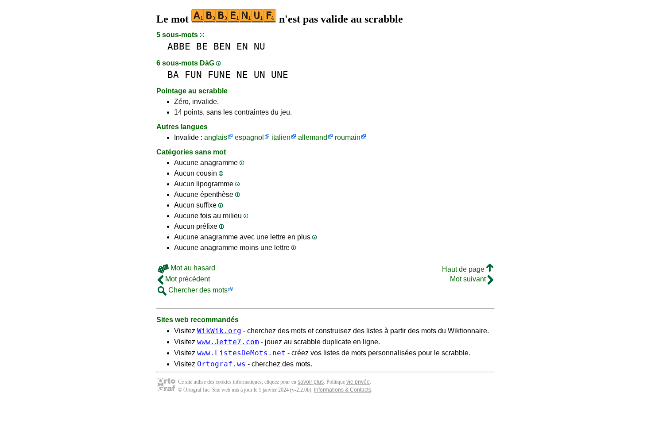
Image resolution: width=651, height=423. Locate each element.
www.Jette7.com (228, 342)
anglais (215, 137)
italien (281, 137)
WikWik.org (219, 331)
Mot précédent (186, 279)
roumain (347, 137)
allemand (312, 137)
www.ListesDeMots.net (241, 353)
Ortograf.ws (221, 364)
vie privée (358, 382)
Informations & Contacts (342, 390)
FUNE (219, 74)
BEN (222, 46)
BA (173, 74)
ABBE (178, 46)
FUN (193, 74)
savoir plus (311, 382)
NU (259, 46)
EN (242, 46)
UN (259, 74)
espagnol (249, 137)
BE (202, 46)
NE (242, 74)
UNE (279, 74)
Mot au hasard (192, 268)
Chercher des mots (197, 290)
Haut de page (464, 269)
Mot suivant (469, 279)
